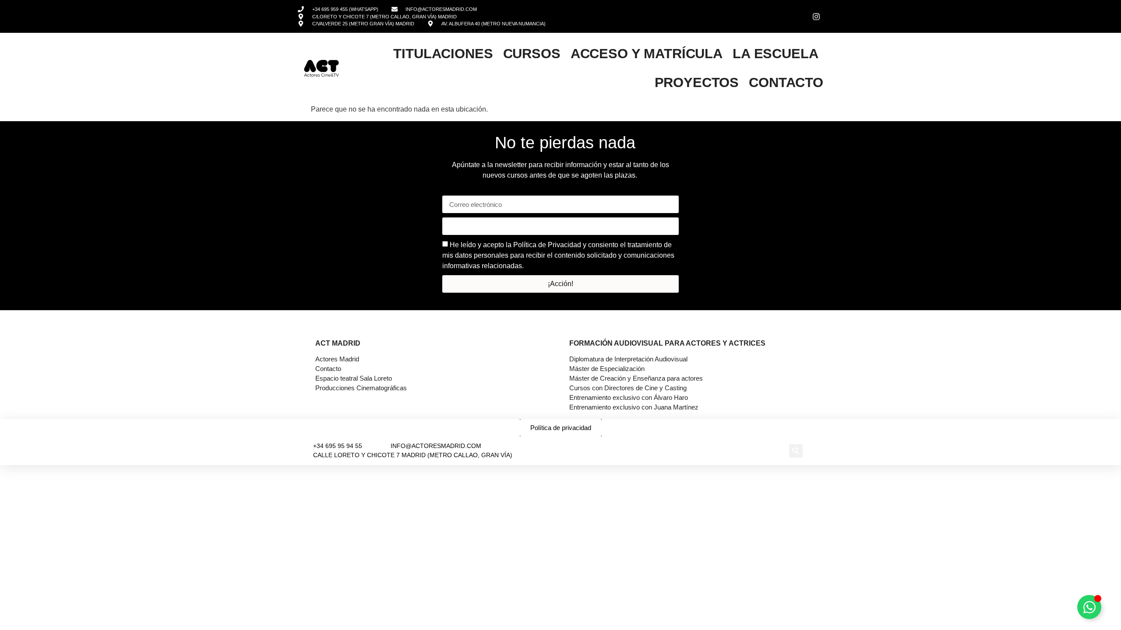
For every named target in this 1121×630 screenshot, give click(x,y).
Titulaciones (443, 53)
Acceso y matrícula (647, 53)
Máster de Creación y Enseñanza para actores (636, 378)
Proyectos (697, 82)
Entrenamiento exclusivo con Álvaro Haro (628, 397)
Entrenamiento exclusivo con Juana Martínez (633, 407)
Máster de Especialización (607, 368)
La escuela (775, 53)
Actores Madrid (337, 359)
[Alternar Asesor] (1089, 607)
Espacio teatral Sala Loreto (353, 378)
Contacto (786, 82)
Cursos (531, 53)
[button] (796, 451)
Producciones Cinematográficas (361, 388)
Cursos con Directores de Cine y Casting (628, 388)
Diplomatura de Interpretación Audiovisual (628, 359)
